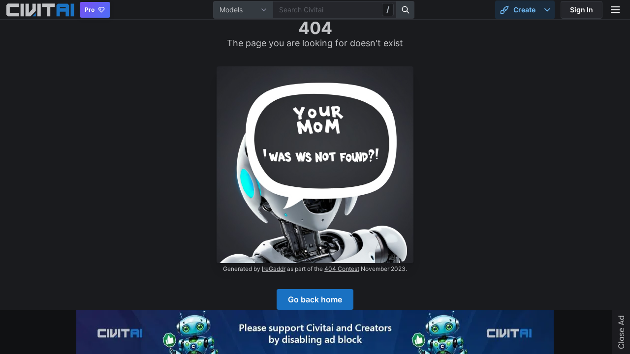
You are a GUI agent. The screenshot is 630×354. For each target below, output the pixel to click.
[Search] (405, 10)
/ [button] (387, 9)
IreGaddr (273, 268)
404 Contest (341, 268)
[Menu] (615, 10)
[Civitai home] (40, 9)
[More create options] (547, 9)
